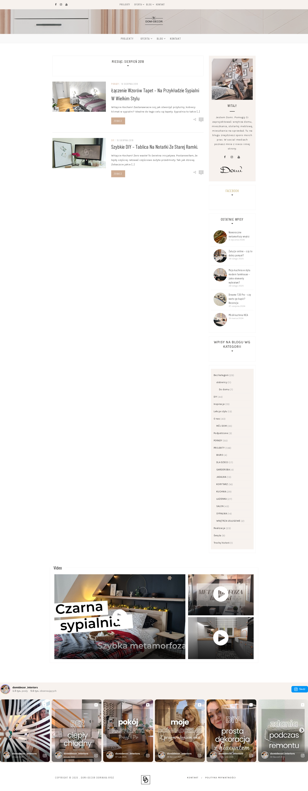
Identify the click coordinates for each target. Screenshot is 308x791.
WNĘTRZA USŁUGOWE (228, 520)
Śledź (302, 689)
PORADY (115, 83)
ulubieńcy (221, 382)
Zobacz (118, 120)
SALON (220, 506)
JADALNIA (221, 477)
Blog (149, 4)
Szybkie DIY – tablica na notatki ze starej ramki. (154, 146)
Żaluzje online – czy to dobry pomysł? (241, 253)
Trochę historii (222, 542)
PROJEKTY (219, 447)
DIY (112, 140)
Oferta (138, 4)
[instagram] (231, 157)
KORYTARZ (222, 484)
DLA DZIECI (222, 462)
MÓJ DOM (221, 426)
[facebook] (224, 157)
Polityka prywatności (220, 777)
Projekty (125, 4)
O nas (217, 418)
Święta (217, 535)
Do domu (224, 389)
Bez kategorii (221, 375)
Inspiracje (219, 404)
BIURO (219, 455)
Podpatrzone (221, 433)
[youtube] (238, 157)
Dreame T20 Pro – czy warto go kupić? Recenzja (240, 298)
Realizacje (219, 528)
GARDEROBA (223, 469)
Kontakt (160, 4)
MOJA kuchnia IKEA (238, 315)
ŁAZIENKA (221, 499)
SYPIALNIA (221, 513)
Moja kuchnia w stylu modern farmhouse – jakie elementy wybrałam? (239, 276)
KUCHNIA (221, 491)
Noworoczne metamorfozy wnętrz (239, 234)
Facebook (232, 191)
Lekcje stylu (220, 411)
